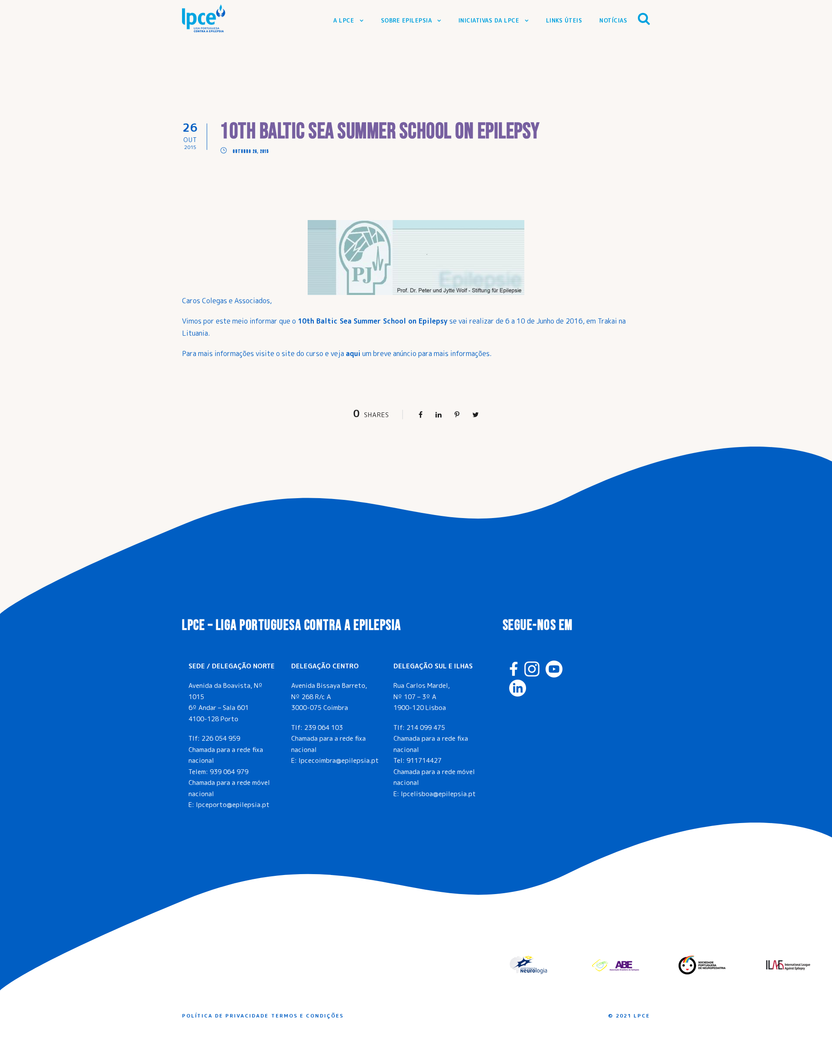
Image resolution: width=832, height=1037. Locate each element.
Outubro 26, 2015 (251, 151)
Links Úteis (564, 20)
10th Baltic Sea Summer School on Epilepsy (373, 321)
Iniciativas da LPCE (489, 20)
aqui (353, 353)
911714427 (424, 760)
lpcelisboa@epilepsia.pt (438, 793)
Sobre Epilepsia (406, 20)
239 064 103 (323, 727)
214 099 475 (425, 727)
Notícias (613, 20)
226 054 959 (221, 738)
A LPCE (343, 20)
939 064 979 (229, 771)
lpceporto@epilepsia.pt (233, 804)
